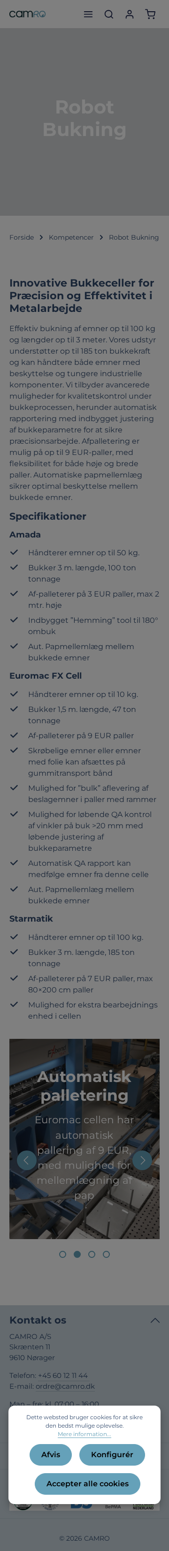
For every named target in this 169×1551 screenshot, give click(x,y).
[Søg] (109, 14)
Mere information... (84, 1434)
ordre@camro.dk (65, 1386)
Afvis (50, 1454)
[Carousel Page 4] (106, 1254)
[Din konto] (129, 14)
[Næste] (142, 1160)
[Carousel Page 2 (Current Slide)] (77, 1254)
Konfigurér (112, 1454)
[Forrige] (27, 1160)
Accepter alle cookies (87, 1483)
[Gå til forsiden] (27, 14)
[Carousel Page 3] (91, 1254)
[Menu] (88, 14)
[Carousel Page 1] (62, 1254)
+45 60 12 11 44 (64, 1375)
